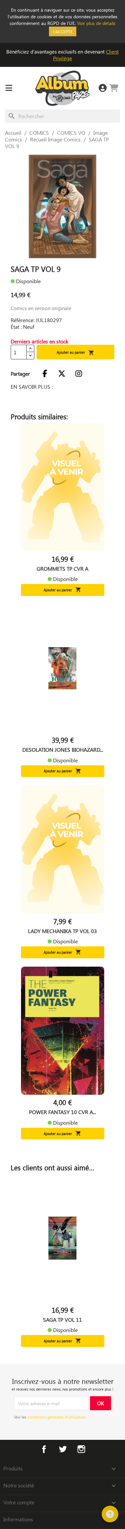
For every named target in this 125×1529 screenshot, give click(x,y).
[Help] (110, 1514)
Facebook (44, 1449)
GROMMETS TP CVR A (62, 569)
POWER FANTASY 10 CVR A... (62, 1112)
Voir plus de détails (96, 23)
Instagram (81, 1449)
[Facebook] (44, 373)
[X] (61, 373)
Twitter (62, 1449)
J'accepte (63, 31)
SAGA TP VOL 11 (62, 1320)
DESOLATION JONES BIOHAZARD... (62, 750)
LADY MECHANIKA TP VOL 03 (62, 931)
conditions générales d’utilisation (56, 1417)
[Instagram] (78, 373)
